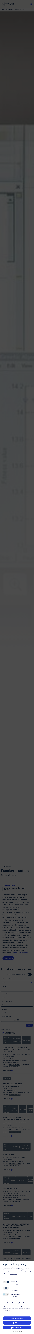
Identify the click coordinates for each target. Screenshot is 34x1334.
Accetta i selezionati (17, 1318)
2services (14, 1284)
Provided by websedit (17, 1331)
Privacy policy (13, 1274)
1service (14, 1296)
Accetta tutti (17, 1327)
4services (14, 1290)
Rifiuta (17, 1323)
